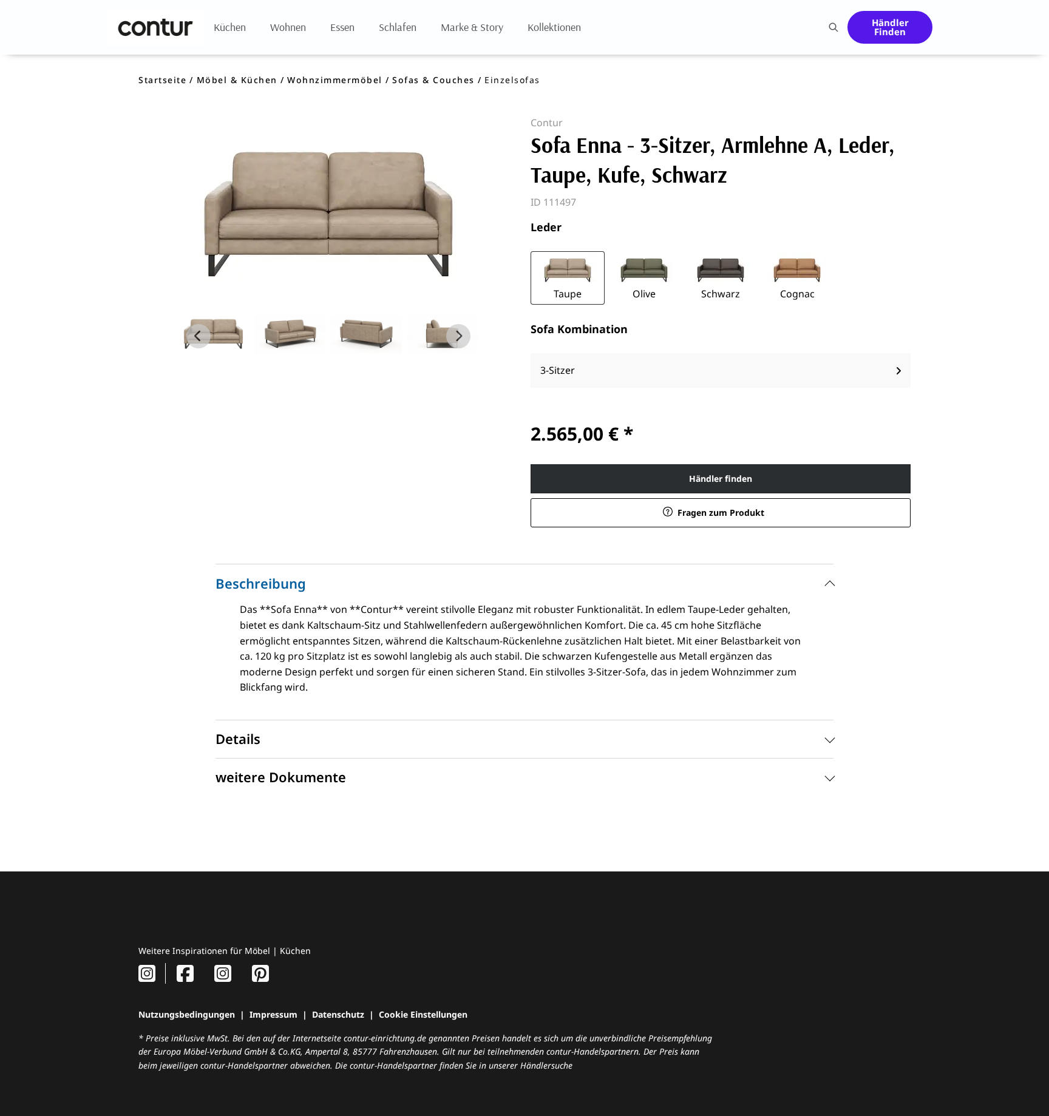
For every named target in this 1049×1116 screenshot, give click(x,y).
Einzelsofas (512, 80)
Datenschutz (338, 1014)
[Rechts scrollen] (458, 336)
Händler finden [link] (720, 478)
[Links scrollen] (198, 336)
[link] (230, 27)
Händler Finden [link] (890, 27)
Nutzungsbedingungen (186, 1014)
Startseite (162, 80)
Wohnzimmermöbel (334, 80)
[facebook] (185, 973)
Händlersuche (546, 1065)
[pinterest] (260, 973)
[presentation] (833, 27)
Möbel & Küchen (237, 80)
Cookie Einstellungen (423, 1014)
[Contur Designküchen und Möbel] (155, 27)
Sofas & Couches (433, 80)
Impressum (273, 1014)
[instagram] (146, 973)
